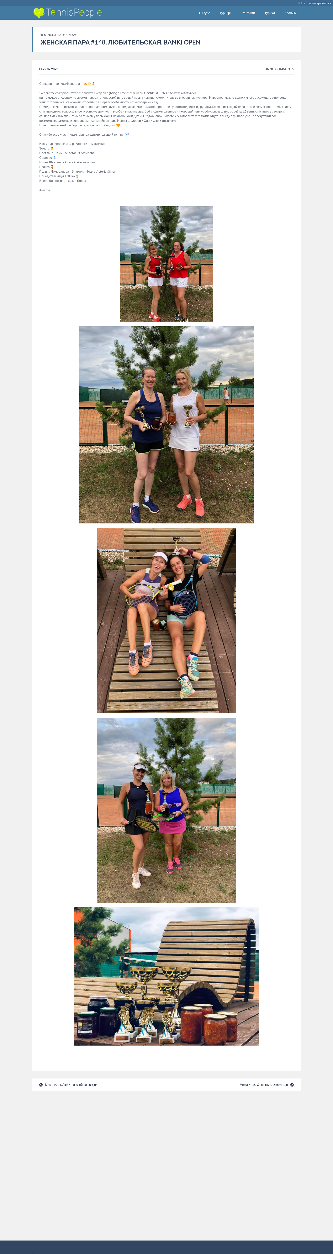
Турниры (226, 13)
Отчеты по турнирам (60, 34)
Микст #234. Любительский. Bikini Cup (71, 1084)
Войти (301, 3)
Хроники (290, 13)
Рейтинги (248, 13)
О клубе (204, 13)
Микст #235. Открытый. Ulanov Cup (264, 1084)
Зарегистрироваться (319, 3)
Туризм (270, 13)
